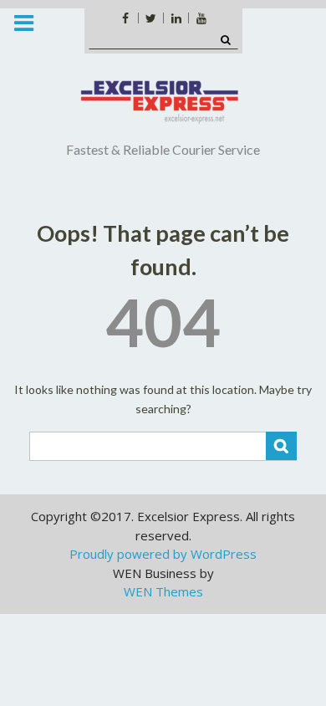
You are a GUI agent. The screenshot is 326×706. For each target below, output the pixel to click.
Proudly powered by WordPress (163, 553)
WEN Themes (163, 591)
